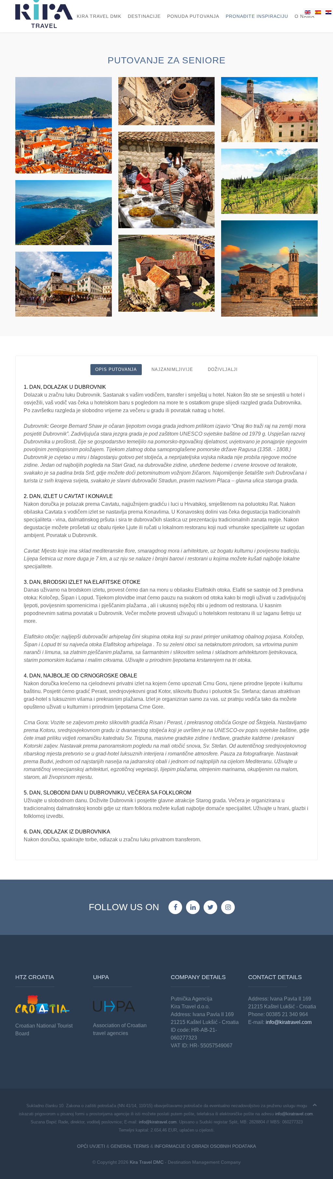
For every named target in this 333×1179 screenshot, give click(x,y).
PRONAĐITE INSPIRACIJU (257, 16)
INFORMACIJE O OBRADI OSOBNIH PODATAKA (205, 1146)
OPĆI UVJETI (91, 1146)
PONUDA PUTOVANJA (193, 16)
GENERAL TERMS (130, 1146)
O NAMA (304, 16)
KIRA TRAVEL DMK (99, 16)
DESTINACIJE (144, 16)
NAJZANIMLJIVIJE (172, 369)
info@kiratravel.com (289, 1022)
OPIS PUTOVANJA (116, 369)
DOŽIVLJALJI (223, 369)
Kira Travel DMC (147, 1162)
